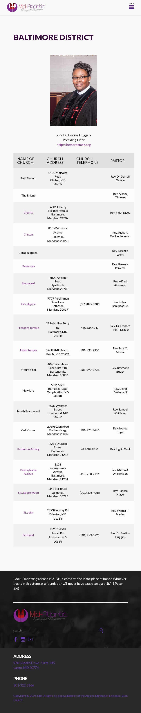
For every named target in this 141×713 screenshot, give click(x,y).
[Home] (70, 615)
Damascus (28, 266)
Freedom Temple (28, 327)
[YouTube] (30, 639)
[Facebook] (15, 639)
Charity (28, 212)
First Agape (28, 304)
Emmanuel (28, 283)
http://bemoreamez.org (74, 145)
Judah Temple (28, 350)
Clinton (28, 234)
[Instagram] (23, 639)
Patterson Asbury (28, 449)
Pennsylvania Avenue (28, 471)
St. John (28, 512)
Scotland (28, 535)
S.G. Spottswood (28, 492)
